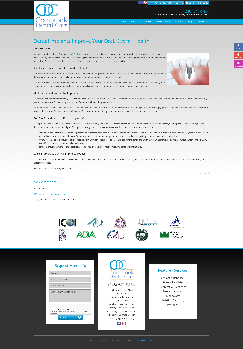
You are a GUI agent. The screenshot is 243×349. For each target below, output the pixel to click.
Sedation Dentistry (172, 300)
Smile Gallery (163, 21)
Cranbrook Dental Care (47, 168)
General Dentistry (173, 282)
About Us (135, 21)
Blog (189, 21)
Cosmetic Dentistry (172, 278)
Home (123, 21)
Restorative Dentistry (173, 287)
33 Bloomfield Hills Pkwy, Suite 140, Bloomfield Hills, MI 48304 (180, 14)
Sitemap (150, 340)
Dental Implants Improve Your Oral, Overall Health (91, 41)
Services (148, 21)
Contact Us (202, 21)
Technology (173, 296)
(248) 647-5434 (196, 11)
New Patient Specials (197, 3)
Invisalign (172, 305)
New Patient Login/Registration (166, 3)
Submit (63, 317)
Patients (179, 21)
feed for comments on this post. (51, 194)
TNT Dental (141, 340)
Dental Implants (173, 291)
